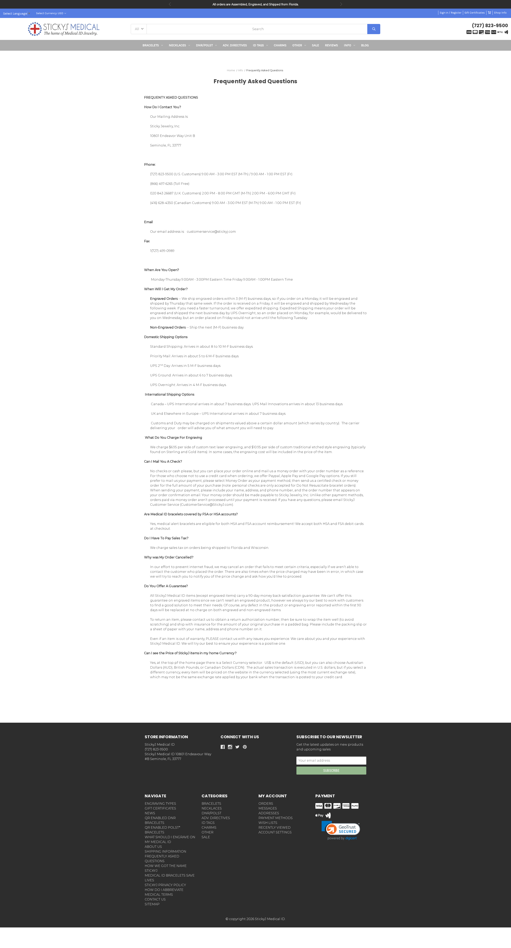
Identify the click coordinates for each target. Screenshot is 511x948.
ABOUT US (153, 847)
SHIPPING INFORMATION (165, 851)
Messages (267, 808)
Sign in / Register (450, 12)
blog (365, 45)
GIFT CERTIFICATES (160, 808)
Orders (265, 804)
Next (341, 4)
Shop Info (500, 12)
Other (297, 45)
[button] (255, 57)
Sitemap (152, 904)
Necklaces (177, 45)
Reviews (331, 45)
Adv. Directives (235, 45)
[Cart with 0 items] (489, 12)
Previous (170, 4)
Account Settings (275, 832)
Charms (280, 45)
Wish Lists (267, 823)
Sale (315, 45)
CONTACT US (155, 899)
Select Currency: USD (50, 13)
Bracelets (151, 45)
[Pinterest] (245, 747)
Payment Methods (275, 818)
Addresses (268, 813)
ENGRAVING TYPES (160, 804)
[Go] (373, 29)
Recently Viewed (274, 827)
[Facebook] (223, 747)
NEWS (150, 813)
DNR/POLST (204, 45)
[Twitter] (237, 747)
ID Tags (258, 45)
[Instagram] (230, 747)
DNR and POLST (269, 4)
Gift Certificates (474, 12)
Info (347, 45)
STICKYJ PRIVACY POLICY (165, 885)
